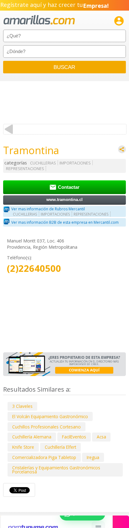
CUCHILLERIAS (43, 163)
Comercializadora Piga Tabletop (44, 457)
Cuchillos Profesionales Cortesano (46, 427)
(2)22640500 (34, 268)
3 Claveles (22, 406)
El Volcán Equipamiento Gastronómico (50, 416)
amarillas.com (39, 20)
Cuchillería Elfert (60, 447)
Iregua (93, 457)
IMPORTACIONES (75, 163)
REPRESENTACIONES (25, 168)
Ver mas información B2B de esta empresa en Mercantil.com (65, 222)
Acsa (101, 437)
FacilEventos (74, 437)
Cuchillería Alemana (31, 437)
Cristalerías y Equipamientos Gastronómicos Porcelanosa (56, 470)
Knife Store (23, 447)
